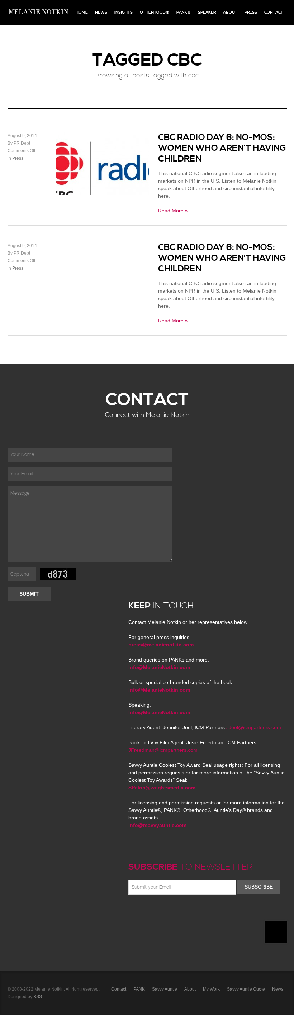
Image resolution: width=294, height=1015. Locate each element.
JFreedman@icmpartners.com (163, 750)
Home (82, 12)
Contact (273, 12)
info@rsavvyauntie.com (157, 825)
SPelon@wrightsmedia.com (161, 787)
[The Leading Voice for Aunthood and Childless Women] (38, 12)
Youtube (174, 911)
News (101, 12)
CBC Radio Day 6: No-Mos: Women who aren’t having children (222, 148)
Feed (205, 911)
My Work (211, 989)
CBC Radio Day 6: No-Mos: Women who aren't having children (222, 258)
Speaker (207, 12)
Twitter (153, 911)
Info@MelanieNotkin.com (159, 667)
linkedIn (184, 911)
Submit (29, 594)
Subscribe (259, 887)
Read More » (173, 210)
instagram (195, 911)
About (230, 12)
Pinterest (164, 911)
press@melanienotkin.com (161, 645)
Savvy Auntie (164, 989)
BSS (37, 996)
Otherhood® (154, 12)
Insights (123, 12)
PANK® (183, 12)
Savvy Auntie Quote (246, 989)
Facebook (143, 911)
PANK (139, 989)
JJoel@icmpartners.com (253, 727)
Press (251, 12)
